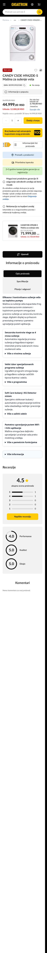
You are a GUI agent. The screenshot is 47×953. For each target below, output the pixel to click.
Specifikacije (22, 281)
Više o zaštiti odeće (17, 413)
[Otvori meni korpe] (39, 4)
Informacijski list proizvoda (30, 144)
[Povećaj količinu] (18, 120)
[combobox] (22, 12)
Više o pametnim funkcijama (22, 442)
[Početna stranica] (19, 4)
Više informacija (15, 454)
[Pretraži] (39, 12)
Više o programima (17, 382)
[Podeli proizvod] (40, 70)
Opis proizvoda (23, 274)
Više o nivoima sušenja (19, 353)
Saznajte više (35, 110)
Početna (6, 20)
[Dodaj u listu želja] (35, 70)
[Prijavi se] (32, 4)
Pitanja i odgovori (22, 289)
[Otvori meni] (4, 4)
